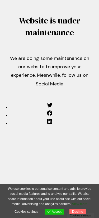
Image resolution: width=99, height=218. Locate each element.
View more (79, 204)
